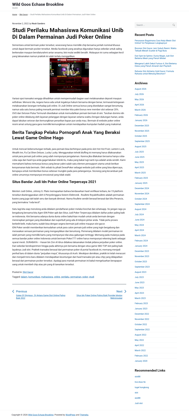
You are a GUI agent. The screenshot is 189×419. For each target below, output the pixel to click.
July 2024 (139, 214)
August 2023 (140, 272)
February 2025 (141, 178)
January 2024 (141, 246)
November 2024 (142, 193)
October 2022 (141, 324)
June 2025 (139, 157)
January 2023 (141, 308)
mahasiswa (47, 276)
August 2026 (140, 89)
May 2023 (139, 288)
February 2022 (141, 355)
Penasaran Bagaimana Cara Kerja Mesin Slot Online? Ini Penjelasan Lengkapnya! (155, 41)
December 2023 (142, 251)
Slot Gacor (28, 272)
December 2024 (142, 188)
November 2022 (142, 319)
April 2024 (139, 230)
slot (136, 392)
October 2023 (141, 261)
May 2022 (139, 340)
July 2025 (139, 152)
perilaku (65, 276)
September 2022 (142, 329)
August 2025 (140, 146)
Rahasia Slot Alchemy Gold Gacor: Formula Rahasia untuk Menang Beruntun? (154, 72)
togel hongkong (142, 387)
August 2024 (140, 209)
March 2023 (140, 298)
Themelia (84, 415)
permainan (75, 276)
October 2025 (141, 136)
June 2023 (139, 282)
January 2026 (141, 120)
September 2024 (142, 204)
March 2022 (140, 350)
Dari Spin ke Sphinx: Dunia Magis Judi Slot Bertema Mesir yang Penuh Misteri (154, 57)
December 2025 (142, 125)
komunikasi (34, 276)
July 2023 (139, 277)
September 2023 (142, 267)
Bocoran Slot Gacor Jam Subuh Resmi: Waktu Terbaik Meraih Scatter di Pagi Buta (155, 49)
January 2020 (141, 361)
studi (91, 276)
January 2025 (141, 183)
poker (85, 276)
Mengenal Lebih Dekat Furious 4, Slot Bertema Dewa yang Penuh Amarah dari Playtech (156, 64)
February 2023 (141, 303)
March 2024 (140, 235)
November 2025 (142, 131)
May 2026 (139, 99)
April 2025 (139, 167)
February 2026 (141, 115)
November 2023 (142, 256)
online (57, 276)
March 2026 (140, 110)
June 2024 (139, 220)
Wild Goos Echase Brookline (40, 415)
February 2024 (141, 240)
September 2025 (142, 141)
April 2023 (139, 293)
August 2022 (140, 335)
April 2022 (139, 345)
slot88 (137, 376)
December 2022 (142, 314)
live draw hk (140, 382)
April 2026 (139, 104)
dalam (24, 276)
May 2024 (139, 225)
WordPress (70, 415)
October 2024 (141, 199)
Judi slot (139, 403)
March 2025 (140, 172)
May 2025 (139, 162)
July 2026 (139, 94)
